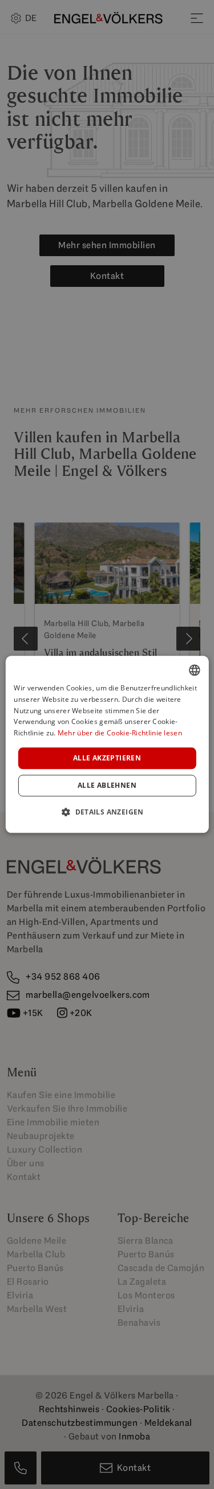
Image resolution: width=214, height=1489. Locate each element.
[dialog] (106, 744)
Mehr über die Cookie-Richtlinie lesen (120, 733)
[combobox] (194, 670)
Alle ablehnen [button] (107, 786)
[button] (107, 812)
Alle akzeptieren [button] (107, 758)
